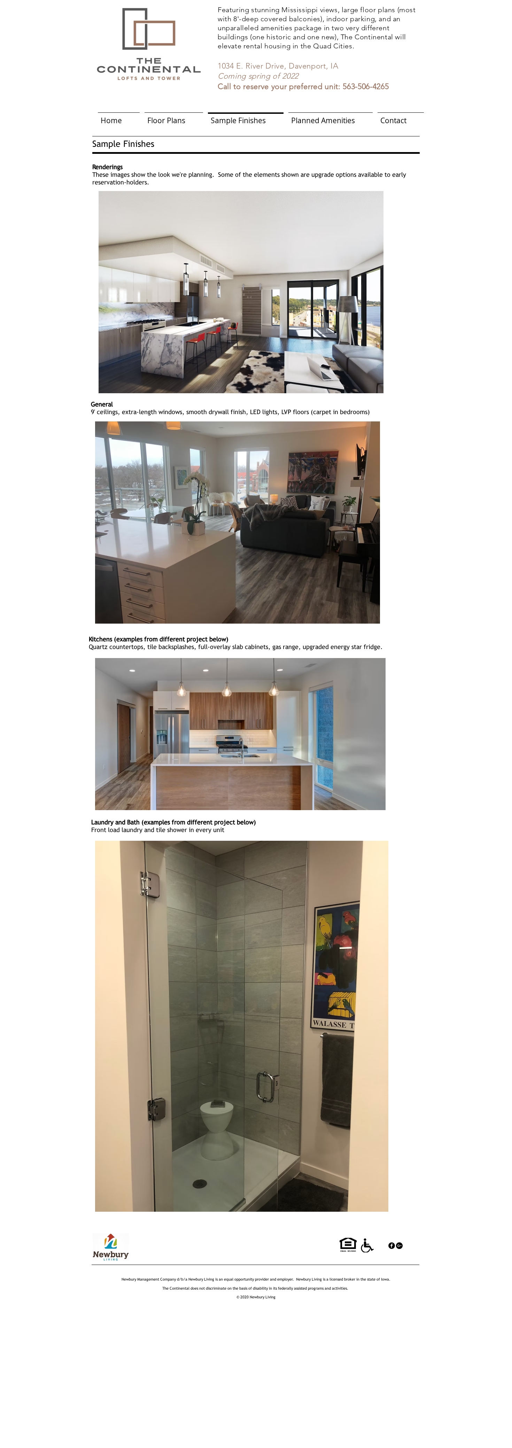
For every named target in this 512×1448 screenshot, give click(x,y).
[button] (241, 292)
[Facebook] (391, 1245)
